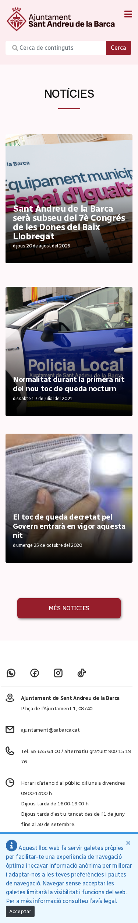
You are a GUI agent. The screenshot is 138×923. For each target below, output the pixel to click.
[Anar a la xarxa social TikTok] (81, 673)
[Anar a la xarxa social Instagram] (58, 673)
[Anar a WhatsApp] (11, 673)
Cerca (118, 47)
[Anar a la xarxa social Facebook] (34, 673)
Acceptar (20, 911)
